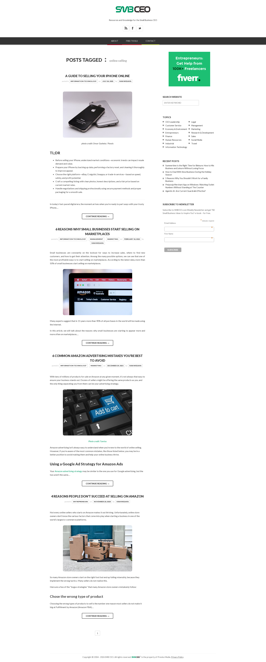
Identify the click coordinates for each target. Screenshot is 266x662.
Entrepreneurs (80, 502)
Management (96, 239)
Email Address (188, 223)
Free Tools (132, 41)
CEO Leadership (172, 122)
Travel (194, 143)
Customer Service (173, 125)
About (114, 41)
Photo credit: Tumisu (97, 441)
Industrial (169, 143)
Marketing (112, 239)
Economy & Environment (176, 129)
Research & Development (202, 133)
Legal (193, 122)
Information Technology (83, 81)
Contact (150, 41)
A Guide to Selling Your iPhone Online (97, 76)
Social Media (196, 140)
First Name (188, 234)
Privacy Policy (177, 657)
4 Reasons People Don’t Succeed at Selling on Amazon (97, 496)
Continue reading (97, 216)
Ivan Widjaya (125, 81)
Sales (193, 136)
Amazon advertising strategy (68, 471)
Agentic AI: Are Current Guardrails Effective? (185, 191)
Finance (168, 136)
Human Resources (173, 140)
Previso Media (164, 657)
